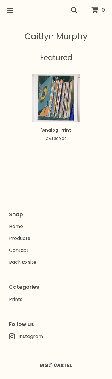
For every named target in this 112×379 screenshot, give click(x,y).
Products (19, 238)
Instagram (31, 336)
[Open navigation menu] (10, 10)
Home (16, 226)
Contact (19, 250)
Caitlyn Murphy (56, 36)
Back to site (22, 262)
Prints (15, 299)
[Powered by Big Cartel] (56, 365)
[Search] (74, 10)
